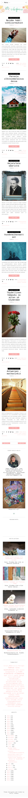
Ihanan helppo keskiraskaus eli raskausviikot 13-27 (14, 606)
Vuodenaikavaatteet (14, 236)
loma (15, 688)
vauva (18, 703)
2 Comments (4, 154)
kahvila (24, 431)
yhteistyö (11, 706)
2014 (9, 772)
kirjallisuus (11, 681)
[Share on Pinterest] (8, 63)
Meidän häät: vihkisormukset (14, 21)
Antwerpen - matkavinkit (14, 372)
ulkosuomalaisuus (22, 153)
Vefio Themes (14, 793)
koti (20, 683)
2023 (9, 721)
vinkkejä (19, 704)
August (10, 743)
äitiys (17, 706)
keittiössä (16, 677)
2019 (9, 728)
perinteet (24, 64)
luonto (8, 690)
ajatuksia (9, 670)
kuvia (17, 686)
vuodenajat (23, 282)
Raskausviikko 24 (14, 650)
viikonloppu (23, 434)
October (11, 739)
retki (17, 695)
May (9, 763)
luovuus (14, 690)
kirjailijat (14, 678)
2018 (9, 730)
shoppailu (24, 359)
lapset (22, 686)
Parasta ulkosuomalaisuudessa (14, 79)
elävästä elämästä (22, 221)
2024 (9, 719)
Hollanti (6, 665)
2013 (9, 774)
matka (20, 433)
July (10, 744)
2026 (9, 716)
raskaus (11, 695)
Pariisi (15, 665)
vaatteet (19, 282)
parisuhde (7, 693)
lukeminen (21, 688)
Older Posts (21, 443)
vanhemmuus (11, 703)
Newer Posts (6, 443)
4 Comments (4, 283)
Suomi (24, 151)
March (10, 767)
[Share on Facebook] (6, 63)
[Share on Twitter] (10, 63)
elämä (20, 672)
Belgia (21, 431)
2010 (9, 780)
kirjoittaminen (12, 683)
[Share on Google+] (2, 65)
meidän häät (18, 64)
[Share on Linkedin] (13, 63)
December (11, 735)
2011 (9, 778)
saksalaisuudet (14, 696)
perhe (14, 693)
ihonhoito (10, 675)
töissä (19, 699)
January (11, 769)
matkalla (24, 63)
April (10, 765)
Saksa (25, 66)
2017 (9, 732)
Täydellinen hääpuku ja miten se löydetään (14, 296)
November (11, 737)
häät (21, 63)
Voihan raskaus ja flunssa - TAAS (14, 582)
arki (17, 670)
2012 (9, 776)
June (10, 746)
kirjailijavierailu (14, 680)
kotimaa (24, 150)
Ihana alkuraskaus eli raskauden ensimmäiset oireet (14, 558)
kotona (13, 685)
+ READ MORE (14, 59)
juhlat (21, 675)
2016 (9, 734)
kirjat (19, 681)
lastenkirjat (8, 688)
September (12, 741)
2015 (9, 771)
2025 (9, 717)
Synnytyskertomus (14, 628)
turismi (19, 434)
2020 (9, 726)
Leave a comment (5, 67)
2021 (9, 725)
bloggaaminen (10, 671)
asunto (22, 670)
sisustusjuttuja (11, 698)
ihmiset (21, 222)
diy (17, 671)
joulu (16, 675)
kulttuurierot (17, 151)
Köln (11, 666)
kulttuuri (16, 433)
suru (25, 222)
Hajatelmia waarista (14, 164)
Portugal (21, 665)
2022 (9, 723)
